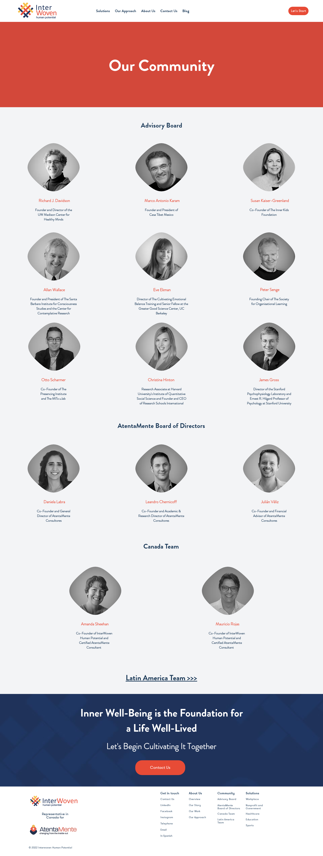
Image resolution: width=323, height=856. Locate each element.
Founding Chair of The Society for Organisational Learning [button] (269, 301)
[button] (103, 11)
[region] (54, 167)
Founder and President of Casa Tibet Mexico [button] (161, 212)
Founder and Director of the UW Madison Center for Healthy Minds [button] (53, 214)
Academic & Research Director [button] (159, 513)
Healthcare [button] (253, 813)
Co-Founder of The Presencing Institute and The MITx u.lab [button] (53, 394)
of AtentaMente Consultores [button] (58, 518)
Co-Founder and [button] (48, 511)
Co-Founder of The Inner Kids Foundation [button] (269, 212)
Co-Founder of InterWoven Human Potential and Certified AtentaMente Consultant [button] (94, 640)
